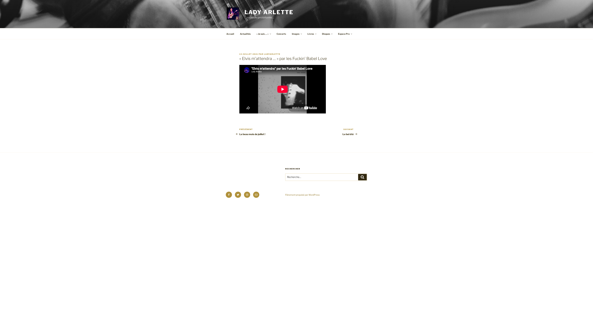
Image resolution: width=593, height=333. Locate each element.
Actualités (245, 34)
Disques (326, 34)
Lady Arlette (269, 12)
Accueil (230, 34)
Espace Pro (344, 34)
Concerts (281, 34)
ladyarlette (272, 54)
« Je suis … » (263, 34)
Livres (310, 34)
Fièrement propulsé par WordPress (302, 194)
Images (295, 34)
